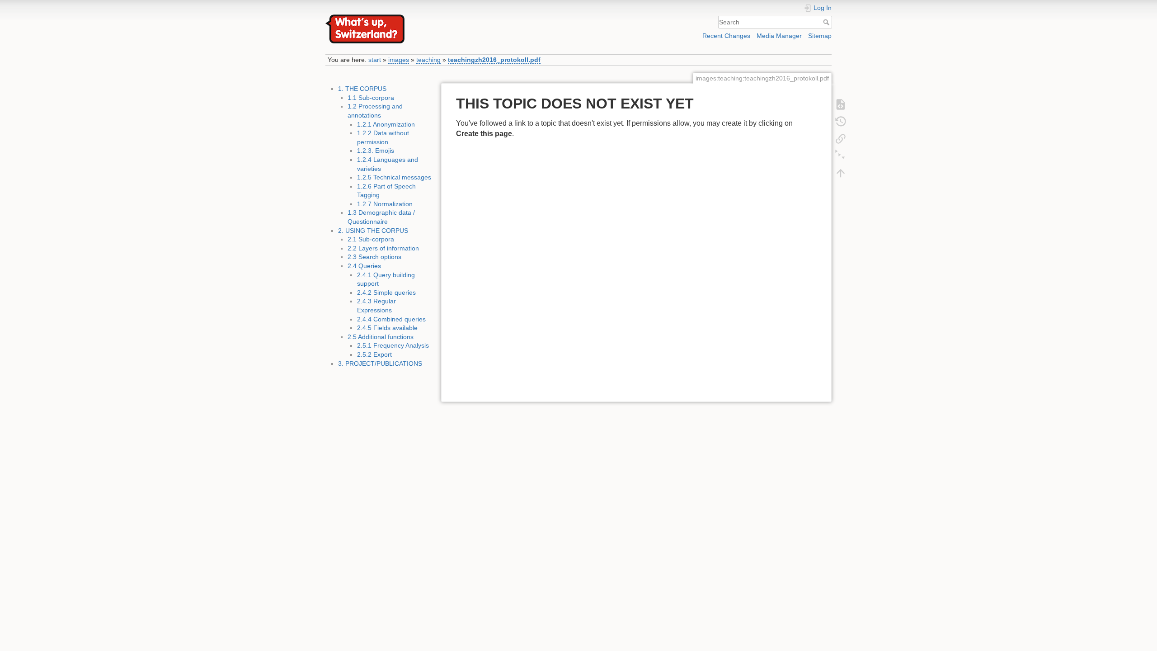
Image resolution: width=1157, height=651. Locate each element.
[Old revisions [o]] (840, 120)
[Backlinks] (840, 137)
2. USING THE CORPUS (373, 230)
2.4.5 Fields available (387, 327)
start (374, 59)
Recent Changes (726, 35)
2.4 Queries (364, 265)
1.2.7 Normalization (385, 204)
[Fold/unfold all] (840, 155)
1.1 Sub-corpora (371, 97)
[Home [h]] (449, 16)
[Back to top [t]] (840, 172)
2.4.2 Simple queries (386, 292)
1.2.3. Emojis (375, 150)
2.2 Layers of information (383, 248)
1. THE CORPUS (362, 88)
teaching (428, 59)
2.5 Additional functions (381, 336)
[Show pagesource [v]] (840, 103)
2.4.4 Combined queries (391, 319)
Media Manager (779, 35)
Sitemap (820, 35)
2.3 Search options (374, 256)
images (398, 59)
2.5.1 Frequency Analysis (393, 345)
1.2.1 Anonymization (386, 124)
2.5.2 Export (374, 354)
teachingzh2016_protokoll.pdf (494, 59)
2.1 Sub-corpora (371, 239)
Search (827, 22)
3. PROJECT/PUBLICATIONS (380, 363)
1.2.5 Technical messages (394, 177)
